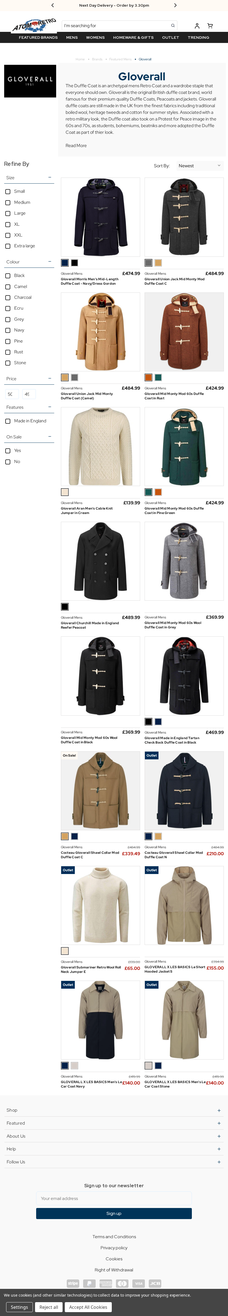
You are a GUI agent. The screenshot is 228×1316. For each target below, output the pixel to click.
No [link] (17, 461)
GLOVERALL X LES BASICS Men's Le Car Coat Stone (175, 1084)
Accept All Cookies (88, 1307)
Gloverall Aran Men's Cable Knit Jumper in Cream (87, 510)
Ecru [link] (18, 308)
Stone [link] (20, 363)
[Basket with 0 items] (210, 26)
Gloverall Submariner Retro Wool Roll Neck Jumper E (91, 969)
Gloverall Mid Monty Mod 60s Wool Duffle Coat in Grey (173, 625)
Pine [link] (18, 341)
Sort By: (162, 166)
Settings (19, 1307)
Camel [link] (20, 286)
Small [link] (19, 191)
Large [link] (20, 213)
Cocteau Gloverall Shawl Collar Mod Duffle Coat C (90, 854)
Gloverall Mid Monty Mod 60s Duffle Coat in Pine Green (174, 510)
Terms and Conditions (114, 1237)
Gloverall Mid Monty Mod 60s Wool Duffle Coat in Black (89, 740)
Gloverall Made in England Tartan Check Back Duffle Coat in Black (172, 740)
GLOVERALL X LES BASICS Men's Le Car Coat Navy (91, 1084)
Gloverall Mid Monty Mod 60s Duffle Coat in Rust (174, 396)
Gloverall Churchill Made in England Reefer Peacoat (90, 625)
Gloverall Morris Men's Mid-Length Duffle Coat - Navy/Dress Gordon (89, 281)
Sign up (114, 1213)
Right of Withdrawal (114, 1270)
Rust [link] (18, 352)
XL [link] (17, 224)
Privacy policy (114, 1248)
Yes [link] (17, 450)
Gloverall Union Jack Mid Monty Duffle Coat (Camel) (87, 396)
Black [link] (19, 275)
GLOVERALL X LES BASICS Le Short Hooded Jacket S (175, 969)
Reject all (48, 1307)
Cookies (114, 1259)
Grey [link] (19, 319)
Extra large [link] (24, 246)
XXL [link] (18, 235)
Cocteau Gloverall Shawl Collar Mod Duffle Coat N (174, 854)
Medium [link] (22, 202)
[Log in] (197, 26)
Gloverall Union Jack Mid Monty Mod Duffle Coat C (175, 281)
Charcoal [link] (22, 297)
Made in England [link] (30, 421)
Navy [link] (19, 330)
